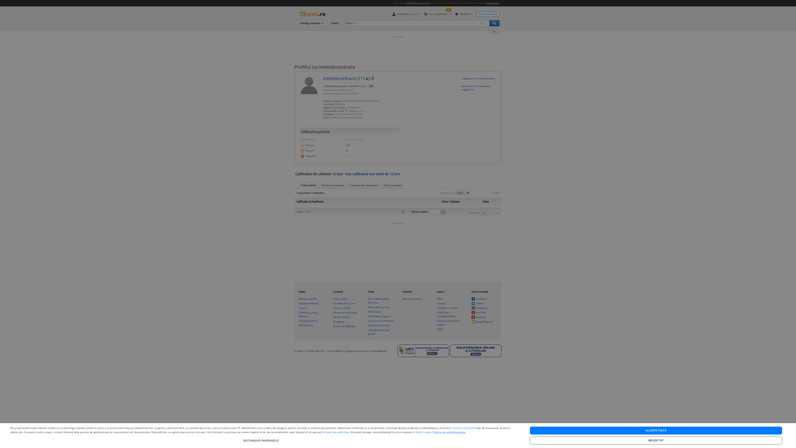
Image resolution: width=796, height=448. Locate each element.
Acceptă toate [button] (656, 430)
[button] (261, 438)
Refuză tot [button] (656, 440)
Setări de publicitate (337, 432)
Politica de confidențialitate (449, 432)
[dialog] (398, 435)
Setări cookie (423, 432)
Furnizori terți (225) (464, 428)
